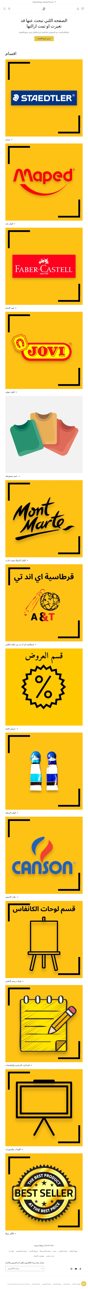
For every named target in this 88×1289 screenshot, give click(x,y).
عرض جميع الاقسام (44, 39)
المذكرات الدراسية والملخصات (17, 1065)
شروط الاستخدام (57, 1284)
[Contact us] (83, 1283)
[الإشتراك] (41, 1268)
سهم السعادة (73, 1251)
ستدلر (7, 139)
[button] (4, 8)
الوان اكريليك (10, 813)
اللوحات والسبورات (13, 1149)
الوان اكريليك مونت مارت (15, 560)
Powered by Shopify (24, 1284)
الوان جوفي (10, 392)
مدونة (54, 1251)
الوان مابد (9, 223)
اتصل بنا (11, 1251)
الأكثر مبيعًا (9, 1233)
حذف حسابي (50, 1256)
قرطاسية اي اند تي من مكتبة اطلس (19, 644)
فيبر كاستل (9, 308)
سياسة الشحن (63, 1251)
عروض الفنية (10, 728)
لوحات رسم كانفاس (13, 981)
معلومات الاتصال (39, 1256)
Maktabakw (15, 1284)
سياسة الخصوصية (21, 1251)
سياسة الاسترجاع (45, 1251)
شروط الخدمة (33, 1251)
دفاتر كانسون (10, 897)
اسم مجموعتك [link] (11, 476)
